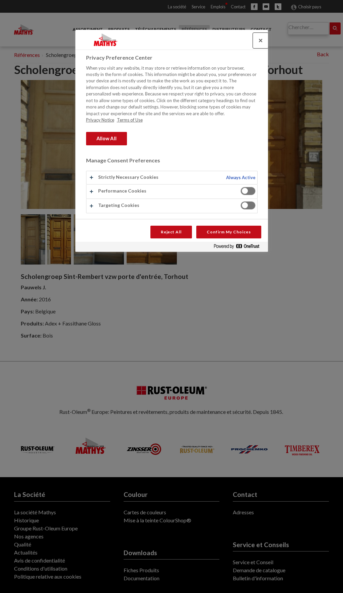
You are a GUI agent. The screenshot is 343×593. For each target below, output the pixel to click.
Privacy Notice (100, 120)
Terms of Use (130, 120)
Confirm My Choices (229, 231)
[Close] (260, 40)
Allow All (106, 138)
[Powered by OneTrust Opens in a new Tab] (239, 247)
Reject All (171, 231)
